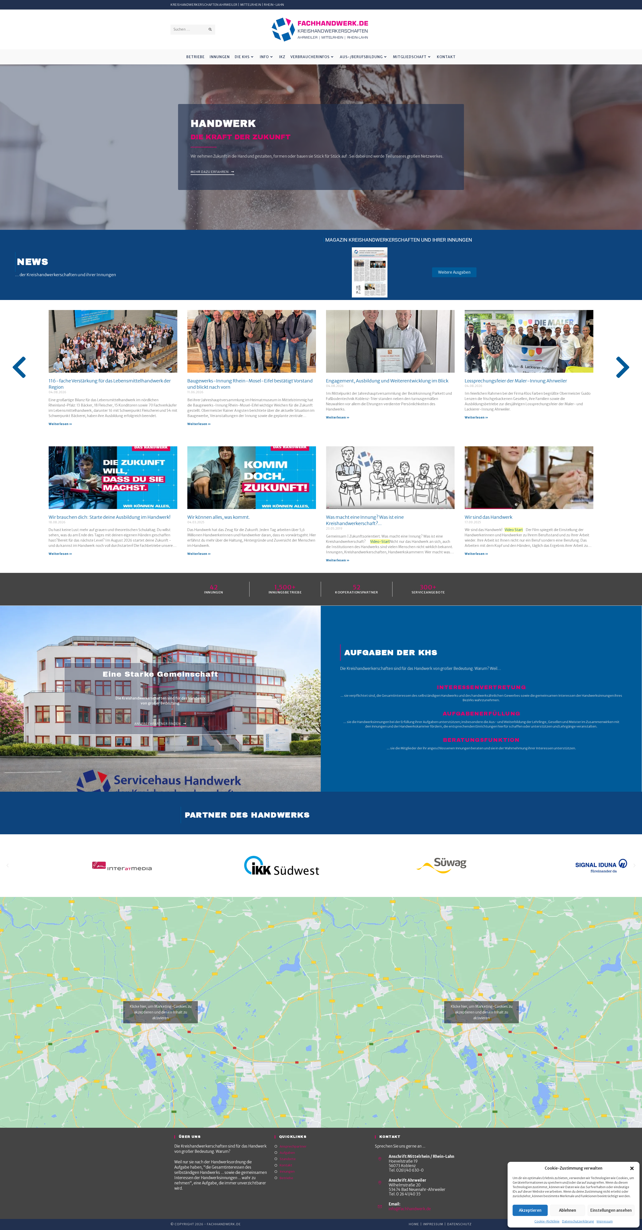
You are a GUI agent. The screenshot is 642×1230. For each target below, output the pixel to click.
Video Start (514, 530)
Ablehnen (567, 1210)
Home (414, 1224)
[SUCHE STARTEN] (210, 30)
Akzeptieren (530, 1210)
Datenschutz (459, 1224)
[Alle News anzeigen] (19, 367)
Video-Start (380, 541)
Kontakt (286, 1165)
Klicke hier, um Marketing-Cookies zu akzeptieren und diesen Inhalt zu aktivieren (160, 1012)
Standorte (288, 1159)
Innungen (287, 1171)
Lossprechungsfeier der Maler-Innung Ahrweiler (516, 381)
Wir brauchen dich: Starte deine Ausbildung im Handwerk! (110, 517)
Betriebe (286, 1178)
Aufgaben (287, 1153)
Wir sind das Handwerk (488, 517)
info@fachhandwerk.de (410, 1208)
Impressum (605, 1221)
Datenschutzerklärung (578, 1221)
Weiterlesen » (60, 424)
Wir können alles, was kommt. (218, 517)
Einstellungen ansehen (611, 1210)
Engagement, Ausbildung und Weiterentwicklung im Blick (387, 381)
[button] (631, 1168)
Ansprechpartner (293, 1146)
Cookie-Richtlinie (546, 1221)
